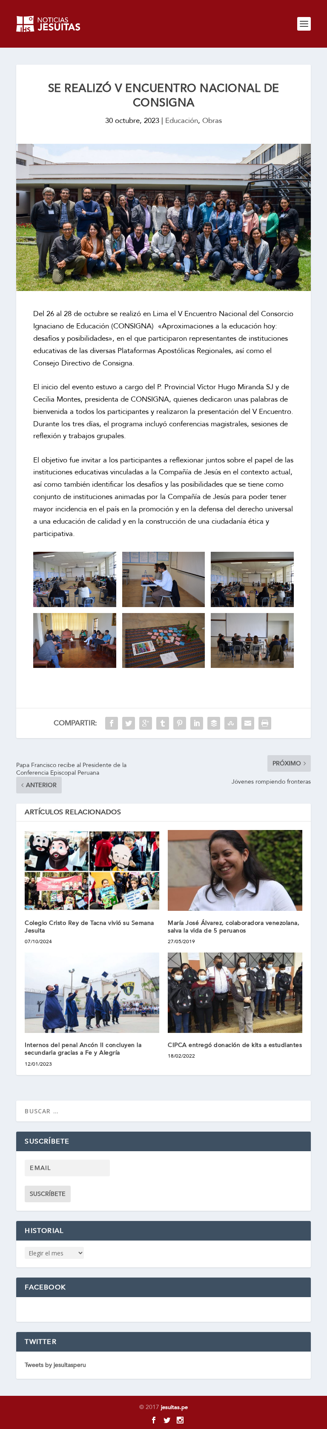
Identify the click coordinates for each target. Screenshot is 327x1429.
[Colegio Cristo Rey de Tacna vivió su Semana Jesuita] (92, 870)
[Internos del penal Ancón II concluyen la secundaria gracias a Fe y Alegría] (92, 993)
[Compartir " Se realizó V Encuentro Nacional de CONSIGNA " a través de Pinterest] (179, 723)
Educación (181, 121)
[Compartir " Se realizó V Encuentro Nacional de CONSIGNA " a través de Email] (247, 723)
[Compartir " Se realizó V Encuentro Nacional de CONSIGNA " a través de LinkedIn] (196, 723)
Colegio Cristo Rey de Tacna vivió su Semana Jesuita (89, 927)
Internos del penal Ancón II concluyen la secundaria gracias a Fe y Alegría (83, 1049)
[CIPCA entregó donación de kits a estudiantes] (235, 993)
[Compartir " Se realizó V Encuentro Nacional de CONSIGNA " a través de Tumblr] (162, 723)
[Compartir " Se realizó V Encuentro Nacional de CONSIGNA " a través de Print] (264, 723)
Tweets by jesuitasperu (55, 1365)
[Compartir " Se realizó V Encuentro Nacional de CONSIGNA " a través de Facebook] (111, 723)
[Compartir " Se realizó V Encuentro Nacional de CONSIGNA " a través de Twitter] (128, 723)
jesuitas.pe (174, 1407)
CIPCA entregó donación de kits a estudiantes (235, 1045)
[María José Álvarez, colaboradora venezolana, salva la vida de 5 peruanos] (235, 870)
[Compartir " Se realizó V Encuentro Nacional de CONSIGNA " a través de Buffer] (213, 723)
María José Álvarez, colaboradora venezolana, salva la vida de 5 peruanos (233, 927)
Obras (212, 121)
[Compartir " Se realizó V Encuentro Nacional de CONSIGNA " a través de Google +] (145, 723)
